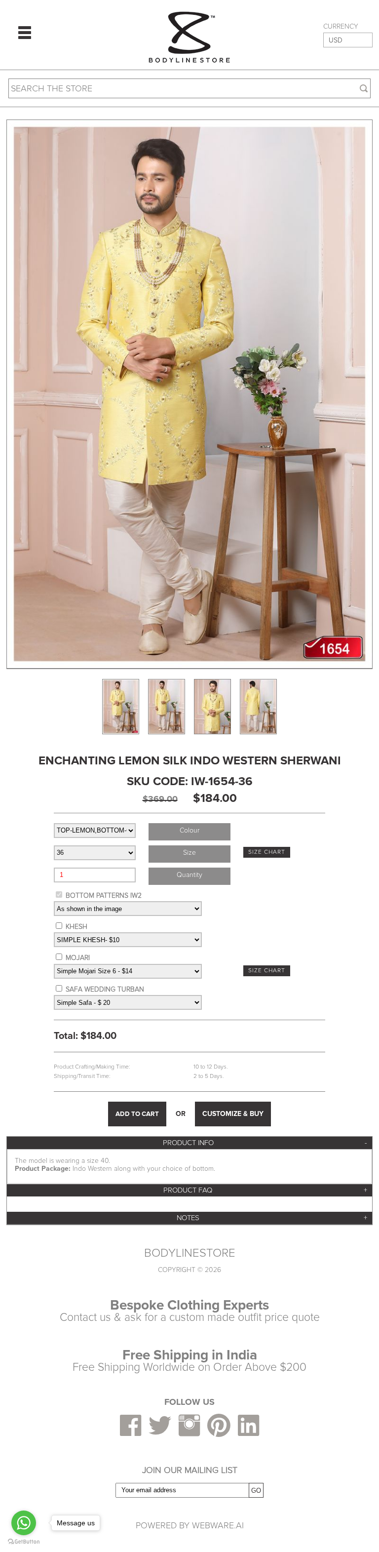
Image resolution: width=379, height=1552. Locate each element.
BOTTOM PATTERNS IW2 (104, 895)
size (189, 852)
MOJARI (78, 958)
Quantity (189, 875)
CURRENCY (340, 26)
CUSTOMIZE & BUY (233, 1114)
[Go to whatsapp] (23, 1523)
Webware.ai (218, 1525)
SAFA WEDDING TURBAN (105, 989)
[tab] (189, 1143)
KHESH (76, 926)
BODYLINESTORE (189, 1253)
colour (189, 830)
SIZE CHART (266, 852)
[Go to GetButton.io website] (23, 1542)
